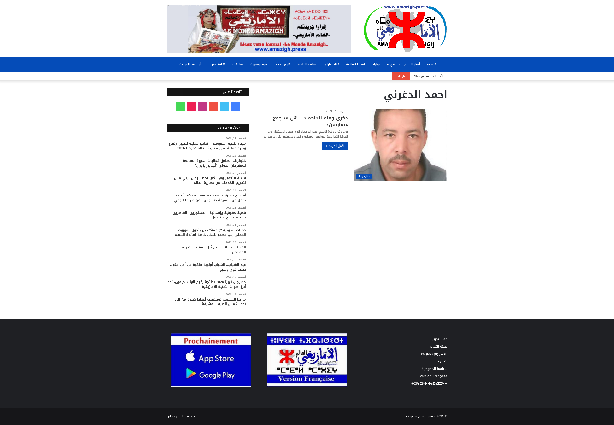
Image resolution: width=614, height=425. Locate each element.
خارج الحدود (282, 64)
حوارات (376, 64)
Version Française (433, 376)
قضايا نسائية (355, 64)
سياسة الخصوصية (434, 369)
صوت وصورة (258, 64)
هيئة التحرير (438, 346)
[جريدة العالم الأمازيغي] (405, 28)
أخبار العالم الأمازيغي (405, 64)
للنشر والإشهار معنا (432, 354)
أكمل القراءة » (335, 146)
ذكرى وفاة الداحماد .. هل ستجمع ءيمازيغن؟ (310, 121)
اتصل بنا (441, 361)
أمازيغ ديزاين (175, 416)
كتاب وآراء (332, 64)
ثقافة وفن (218, 64)
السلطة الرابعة (307, 64)
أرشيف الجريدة (190, 64)
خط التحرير (439, 339)
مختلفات (238, 64)
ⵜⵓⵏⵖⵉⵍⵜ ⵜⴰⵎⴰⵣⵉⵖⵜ (429, 384)
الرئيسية (433, 64)
